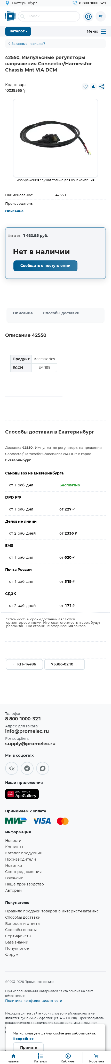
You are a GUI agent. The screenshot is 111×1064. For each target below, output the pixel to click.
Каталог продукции (24, 853)
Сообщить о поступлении (45, 266)
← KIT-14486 (24, 664)
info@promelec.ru (27, 731)
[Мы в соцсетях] (11, 768)
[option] (55, 138)
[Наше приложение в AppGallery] (22, 795)
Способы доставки (61, 313)
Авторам (13, 890)
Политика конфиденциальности (33, 1000)
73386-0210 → (64, 664)
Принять (28, 1047)
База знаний (16, 942)
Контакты (14, 847)
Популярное (17, 948)
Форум (11, 955)
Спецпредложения (23, 872)
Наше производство (24, 884)
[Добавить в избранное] (85, 86)
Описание (14, 211)
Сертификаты (18, 936)
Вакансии (14, 878)
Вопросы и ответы (22, 924)
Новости (13, 841)
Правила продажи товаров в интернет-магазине (52, 911)
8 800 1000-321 (23, 719)
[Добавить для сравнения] (93, 86)
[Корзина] (101, 16)
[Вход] (88, 16)
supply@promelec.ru (30, 744)
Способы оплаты (21, 930)
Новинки (13, 866)
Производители (20, 859)
